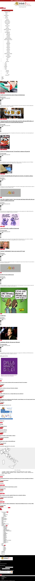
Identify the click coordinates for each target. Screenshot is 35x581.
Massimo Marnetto (4, 426)
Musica (6, 67)
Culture (6, 16)
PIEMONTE (8, 47)
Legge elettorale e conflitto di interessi (9, 228)
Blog (1, 272)
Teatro (4, 550)
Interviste (7, 70)
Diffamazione (7, 20)
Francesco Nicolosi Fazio (5, 437)
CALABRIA (8, 35)
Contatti (3, 578)
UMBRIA (8, 54)
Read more (1, 385)
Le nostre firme (4, 577)
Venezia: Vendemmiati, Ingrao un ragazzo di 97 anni (12, 251)
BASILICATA (8, 34)
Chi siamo (3, 576)
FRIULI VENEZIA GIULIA (8, 39)
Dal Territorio (7, 32)
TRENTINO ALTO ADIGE (8, 53)
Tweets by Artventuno (3, 563)
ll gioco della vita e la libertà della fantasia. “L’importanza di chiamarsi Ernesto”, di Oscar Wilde (17, 503)
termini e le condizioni (10, 570)
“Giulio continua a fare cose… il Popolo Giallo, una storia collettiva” (11, 393)
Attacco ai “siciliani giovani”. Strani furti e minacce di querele (15, 151)
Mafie (7, 24)
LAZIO (8, 40)
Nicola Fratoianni (3, 431)
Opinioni (1, 422)
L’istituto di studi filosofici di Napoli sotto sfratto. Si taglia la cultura (16, 176)
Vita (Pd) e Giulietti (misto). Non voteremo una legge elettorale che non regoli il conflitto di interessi (17, 200)
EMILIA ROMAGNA (8, 38)
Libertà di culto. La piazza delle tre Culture (7, 435)
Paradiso (1, 424)
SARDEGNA (8, 49)
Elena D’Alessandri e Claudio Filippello (7, 497)
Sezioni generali (6, 11)
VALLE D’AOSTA (8, 56)
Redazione (2, 202)
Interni (6, 12)
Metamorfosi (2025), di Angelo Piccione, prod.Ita (8, 486)
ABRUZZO (8, 33)
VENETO (8, 57)
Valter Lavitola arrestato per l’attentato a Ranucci (9, 388)
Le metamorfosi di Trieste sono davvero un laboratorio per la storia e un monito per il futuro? (16, 478)
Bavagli (7, 19)
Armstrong (3, 315)
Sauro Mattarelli (3, 443)
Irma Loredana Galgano (4, 480)
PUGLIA (8, 48)
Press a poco (3, 276)
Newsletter (7, 71)
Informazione (6, 15)
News (1, 197)
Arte (5, 62)
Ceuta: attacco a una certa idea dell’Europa (7, 441)
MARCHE (8, 44)
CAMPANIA (8, 471)
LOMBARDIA (8, 43)
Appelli (7, 30)
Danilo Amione (3, 488)
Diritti (2, 522)
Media (3, 543)
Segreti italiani (7, 23)
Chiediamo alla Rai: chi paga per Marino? (10, 342)
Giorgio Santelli (3, 153)
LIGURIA (8, 42)
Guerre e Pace (7, 25)
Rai (7, 60)
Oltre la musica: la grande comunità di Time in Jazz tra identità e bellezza (13, 495)
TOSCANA (8, 52)
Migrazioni (7, 28)
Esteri (4, 513)
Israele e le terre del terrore (7, 274)
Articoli (1, 119)
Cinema (6, 63)
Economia (6, 17)
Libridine (5, 66)
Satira (1, 313)
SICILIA (8, 51)
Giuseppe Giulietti (4, 230)
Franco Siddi (3, 124)
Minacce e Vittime (7, 21)
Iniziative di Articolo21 (7, 29)
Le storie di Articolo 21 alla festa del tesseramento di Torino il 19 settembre (13, 382)
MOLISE (4, 535)
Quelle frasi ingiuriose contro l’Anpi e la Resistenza (12, 95)
